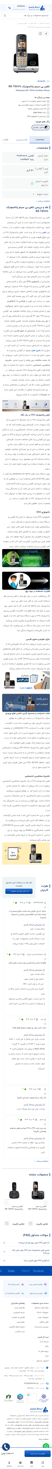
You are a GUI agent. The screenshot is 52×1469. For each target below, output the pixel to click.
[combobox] (27, 15)
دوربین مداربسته (42, 1327)
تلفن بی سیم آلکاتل (14, 1428)
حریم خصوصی (19, 1312)
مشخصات (39, 139)
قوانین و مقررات (18, 1317)
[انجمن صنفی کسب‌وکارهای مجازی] (44, 1398)
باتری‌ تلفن (36, 350)
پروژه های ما (44, 1351)
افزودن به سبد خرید (38, 1454)
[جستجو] (5, 15)
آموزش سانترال (42, 1361)
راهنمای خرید (19, 1307)
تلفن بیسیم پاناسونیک (41, 1425)
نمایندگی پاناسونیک (42, 1422)
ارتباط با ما (44, 1341)
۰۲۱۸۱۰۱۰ (30, 1388)
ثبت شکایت (20, 1331)
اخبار (47, 1356)
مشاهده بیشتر (43, 1439)
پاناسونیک (41, 81)
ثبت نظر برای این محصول (20, 891)
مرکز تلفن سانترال (42, 1307)
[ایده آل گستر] (39, 1409)
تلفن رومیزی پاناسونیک (23, 1425)
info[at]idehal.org (31, 1383)
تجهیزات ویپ (43, 1317)
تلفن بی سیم (23, 23)
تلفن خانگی (33, 23)
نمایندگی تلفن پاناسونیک (23, 1431)
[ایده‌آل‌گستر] (37, 7)
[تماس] (6, 1447)
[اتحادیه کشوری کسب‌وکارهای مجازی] (20, 1398)
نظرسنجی (21, 1322)
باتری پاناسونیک (28, 1428)
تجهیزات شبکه (43, 1312)
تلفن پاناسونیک (13, 1422)
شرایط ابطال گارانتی (17, 1327)
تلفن (44, 232)
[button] (20, 1464)
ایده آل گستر (43, 23)
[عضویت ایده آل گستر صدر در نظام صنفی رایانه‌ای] (8, 1398)
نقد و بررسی (21, 139)
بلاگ (47, 1346)
